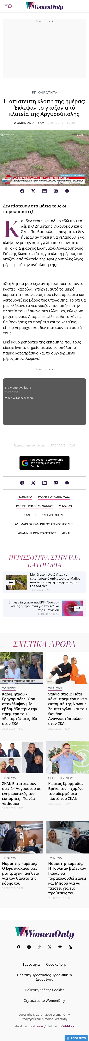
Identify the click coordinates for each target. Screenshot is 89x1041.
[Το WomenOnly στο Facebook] (18, 947)
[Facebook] (22, 191)
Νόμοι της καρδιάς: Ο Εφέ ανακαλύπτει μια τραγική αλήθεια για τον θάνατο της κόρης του (20, 873)
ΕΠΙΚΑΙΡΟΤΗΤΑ (44, 93)
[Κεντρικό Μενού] (8, 6)
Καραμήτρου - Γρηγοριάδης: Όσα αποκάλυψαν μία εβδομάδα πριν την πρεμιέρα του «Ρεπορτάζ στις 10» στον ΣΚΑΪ (19, 709)
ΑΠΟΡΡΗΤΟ (78, 1038)
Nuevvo (37, 1026)
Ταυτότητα (31, 964)
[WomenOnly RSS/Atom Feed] (70, 947)
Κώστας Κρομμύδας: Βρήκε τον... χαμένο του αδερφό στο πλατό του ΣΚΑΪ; (66, 791)
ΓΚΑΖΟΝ (66, 506)
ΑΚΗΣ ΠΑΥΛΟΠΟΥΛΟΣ (55, 497)
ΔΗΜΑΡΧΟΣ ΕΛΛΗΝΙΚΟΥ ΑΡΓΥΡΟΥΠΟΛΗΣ (45, 524)
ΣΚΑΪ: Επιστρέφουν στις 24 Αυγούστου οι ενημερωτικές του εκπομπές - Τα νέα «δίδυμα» (21, 793)
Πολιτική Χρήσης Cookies (44, 990)
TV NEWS (9, 688)
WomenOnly (44, 933)
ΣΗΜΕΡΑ (26, 497)
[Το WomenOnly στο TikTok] (39, 947)
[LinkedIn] (44, 191)
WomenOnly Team (29, 123)
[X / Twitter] (33, 191)
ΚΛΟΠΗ (30, 515)
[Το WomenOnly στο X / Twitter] (49, 947)
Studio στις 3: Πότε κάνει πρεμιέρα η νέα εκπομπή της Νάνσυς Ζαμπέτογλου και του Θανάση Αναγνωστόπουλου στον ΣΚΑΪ (67, 709)
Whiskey (68, 1026)
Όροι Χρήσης (56, 964)
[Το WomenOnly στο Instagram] (29, 947)
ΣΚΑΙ (67, 533)
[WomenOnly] (44, 6)
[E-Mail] (56, 191)
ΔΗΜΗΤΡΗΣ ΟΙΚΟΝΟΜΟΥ (35, 506)
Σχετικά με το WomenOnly (44, 1000)
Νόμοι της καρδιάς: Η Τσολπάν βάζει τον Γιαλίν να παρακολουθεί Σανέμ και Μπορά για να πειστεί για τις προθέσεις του (67, 878)
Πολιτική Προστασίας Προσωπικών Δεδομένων (44, 977)
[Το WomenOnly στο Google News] (60, 947)
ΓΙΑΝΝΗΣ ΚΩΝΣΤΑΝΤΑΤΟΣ (38, 533)
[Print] (67, 191)
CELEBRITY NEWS (61, 778)
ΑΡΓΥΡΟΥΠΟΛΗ (53, 515)
